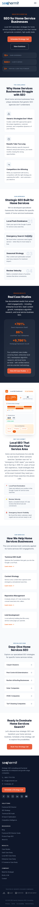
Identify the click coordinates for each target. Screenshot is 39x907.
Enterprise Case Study (9, 859)
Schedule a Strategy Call (14, 790)
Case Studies (6, 849)
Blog (3, 830)
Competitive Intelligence (9, 820)
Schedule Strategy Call (20, 39)
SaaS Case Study (7, 852)
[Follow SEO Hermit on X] (8, 796)
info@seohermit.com (10, 781)
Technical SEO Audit (8, 813)
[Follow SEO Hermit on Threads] (21, 796)
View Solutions (19, 46)
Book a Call (5, 875)
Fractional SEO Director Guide (11, 833)
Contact (4, 878)
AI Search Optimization (9, 817)
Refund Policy (29, 903)
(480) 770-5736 (9, 777)
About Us (5, 839)
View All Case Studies (18, 371)
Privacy (7, 903)
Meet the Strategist (8, 872)
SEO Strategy (6, 810)
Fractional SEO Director (9, 807)
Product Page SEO (8, 836)
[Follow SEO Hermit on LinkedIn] (17, 796)
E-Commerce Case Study (10, 862)
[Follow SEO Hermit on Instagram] (12, 796)
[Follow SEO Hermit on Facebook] (3, 796)
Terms (13, 903)
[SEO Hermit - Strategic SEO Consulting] (10, 3)
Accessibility (20, 903)
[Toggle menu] (35, 3)
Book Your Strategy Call (19, 747)
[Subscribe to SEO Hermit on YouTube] (26, 796)
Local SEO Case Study (9, 856)
